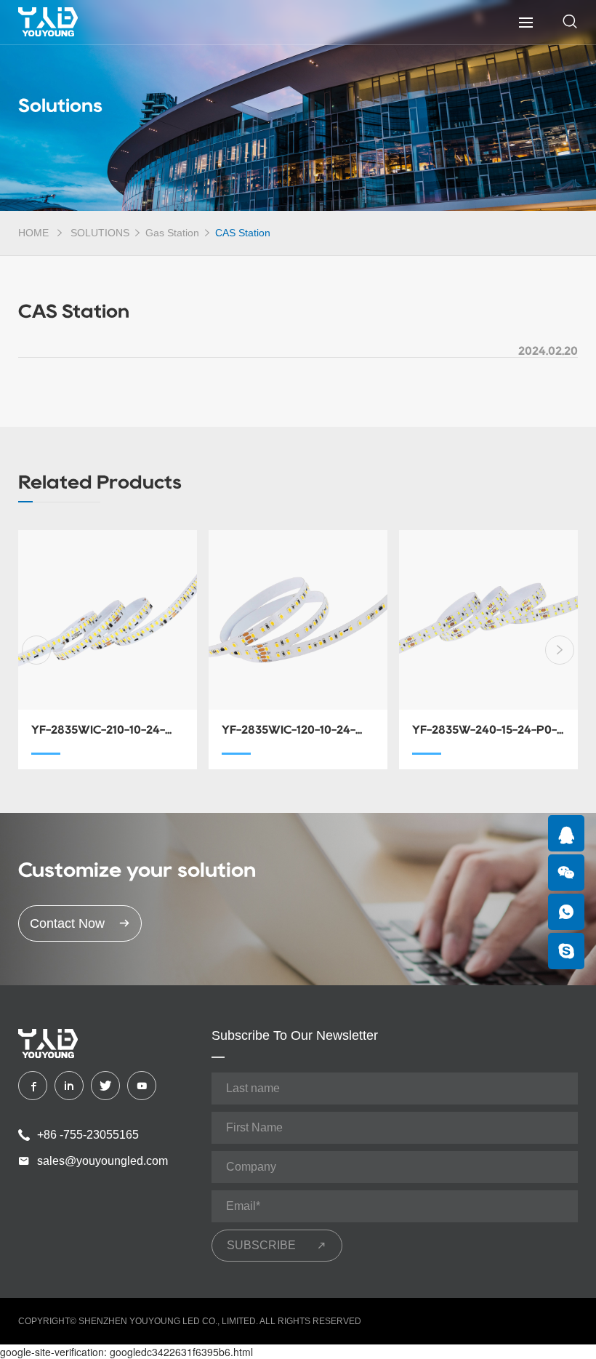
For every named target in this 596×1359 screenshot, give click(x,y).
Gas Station (172, 232)
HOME (33, 232)
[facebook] (32, 1085)
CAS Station (242, 232)
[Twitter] (105, 1085)
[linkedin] (69, 1085)
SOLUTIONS (100, 232)
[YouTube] (141, 1085)
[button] (36, 650)
